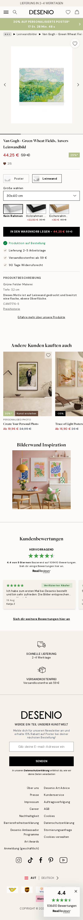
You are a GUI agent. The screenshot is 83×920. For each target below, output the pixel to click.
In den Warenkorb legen (41, 231)
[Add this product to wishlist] (75, 43)
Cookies (49, 816)
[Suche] (14, 12)
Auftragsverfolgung (57, 802)
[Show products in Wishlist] (68, 12)
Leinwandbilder (27, 34)
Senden (41, 761)
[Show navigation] (6, 12)
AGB (47, 809)
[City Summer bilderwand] (41, 479)
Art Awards (31, 841)
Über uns (33, 788)
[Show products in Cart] (77, 12)
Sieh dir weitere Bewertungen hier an (41, 619)
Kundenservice (54, 795)
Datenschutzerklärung (37, 770)
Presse (34, 795)
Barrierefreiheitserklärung (21, 823)
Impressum (31, 802)
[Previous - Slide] (5, 85)
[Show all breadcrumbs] (7, 34)
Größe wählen (13, 188)
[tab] (10, 132)
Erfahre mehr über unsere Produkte (41, 317)
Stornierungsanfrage (58, 830)
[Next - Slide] (78, 85)
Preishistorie (11, 309)
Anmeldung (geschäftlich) (21, 848)
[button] (62, 902)
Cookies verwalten (56, 837)
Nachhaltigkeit (29, 816)
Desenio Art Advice (57, 788)
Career (34, 809)
